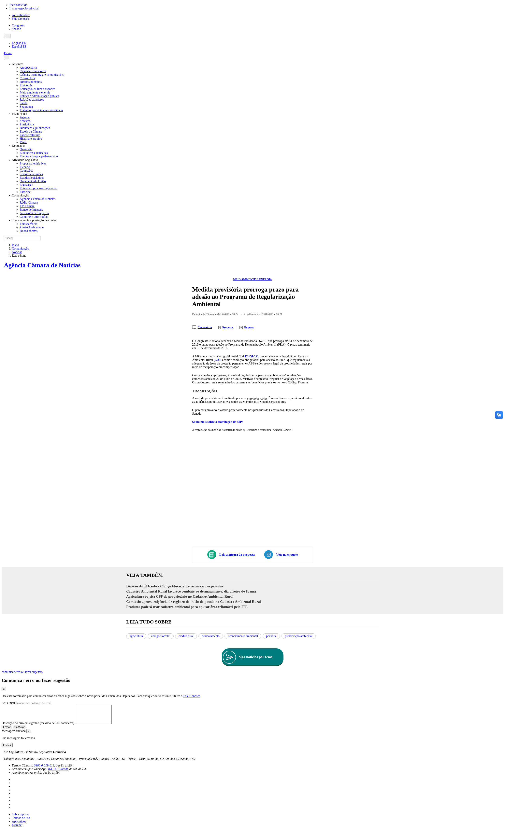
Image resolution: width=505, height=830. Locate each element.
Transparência (28, 223)
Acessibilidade (21, 15)
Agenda (25, 117)
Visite (23, 142)
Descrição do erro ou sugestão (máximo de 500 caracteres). (38, 723)
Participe (25, 191)
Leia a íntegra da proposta (237, 554)
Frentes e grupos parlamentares (39, 156)
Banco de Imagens (31, 209)
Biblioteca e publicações (35, 128)
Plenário (25, 167)
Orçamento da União (33, 181)
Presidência (27, 124)
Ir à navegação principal (24, 8)
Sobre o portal (20, 814)
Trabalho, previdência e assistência (41, 110)
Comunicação (20, 248)
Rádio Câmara (29, 202)
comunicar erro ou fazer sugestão (22, 672)
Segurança (26, 106)
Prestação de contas (32, 227)
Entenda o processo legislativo (38, 188)
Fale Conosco (20, 18)
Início (15, 245)
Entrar (8, 53)
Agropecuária (28, 67)
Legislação (26, 184)
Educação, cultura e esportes (37, 89)
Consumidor (27, 78)
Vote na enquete (287, 554)
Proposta (227, 327)
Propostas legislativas (33, 163)
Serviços (25, 120)
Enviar (6, 726)
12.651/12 (251, 356)
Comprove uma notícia (34, 216)
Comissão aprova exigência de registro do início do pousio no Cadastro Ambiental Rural (193, 602)
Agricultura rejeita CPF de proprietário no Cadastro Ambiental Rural (179, 596)
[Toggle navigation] (6, 57)
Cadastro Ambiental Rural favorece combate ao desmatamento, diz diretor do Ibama (191, 591)
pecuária (271, 636)
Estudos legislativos (32, 177)
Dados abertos (28, 231)
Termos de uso (21, 818)
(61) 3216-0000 (58, 769)
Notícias (17, 252)
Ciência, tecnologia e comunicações (42, 74)
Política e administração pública (39, 96)
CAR (218, 360)
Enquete (249, 327)
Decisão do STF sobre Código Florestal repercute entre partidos (175, 586)
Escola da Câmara (31, 131)
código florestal (160, 636)
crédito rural (186, 636)
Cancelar (19, 726)
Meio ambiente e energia (35, 92)
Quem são (26, 149)
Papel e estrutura (30, 135)
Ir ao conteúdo (18, 5)
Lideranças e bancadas (34, 152)
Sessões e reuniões (31, 174)
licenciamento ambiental (243, 636)
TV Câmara (27, 206)
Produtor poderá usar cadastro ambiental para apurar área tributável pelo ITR (187, 607)
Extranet (17, 825)
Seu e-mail (8, 703)
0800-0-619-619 (44, 765)
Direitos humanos (31, 81)
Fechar (7, 745)
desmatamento (211, 636)
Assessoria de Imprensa (34, 213)
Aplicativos (19, 821)
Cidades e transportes (33, 71)
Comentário (205, 327)
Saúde (23, 103)
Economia (26, 85)
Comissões (26, 170)
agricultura (136, 636)
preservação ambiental (298, 636)
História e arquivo (31, 138)
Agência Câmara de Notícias (37, 199)
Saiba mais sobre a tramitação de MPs (217, 421)
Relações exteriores (32, 99)
